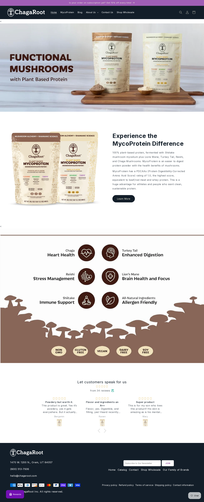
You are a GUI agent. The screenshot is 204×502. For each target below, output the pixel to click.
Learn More (123, 198)
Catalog (122, 469)
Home (111, 469)
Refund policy (126, 485)
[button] (92, 12)
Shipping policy (163, 485)
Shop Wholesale (151, 469)
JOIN (167, 463)
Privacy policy (109, 485)
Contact (133, 469)
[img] (102, 386)
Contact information (183, 485)
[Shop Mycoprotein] (102, 67)
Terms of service (144, 485)
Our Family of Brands (176, 469)
